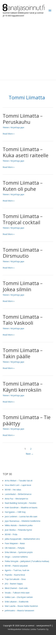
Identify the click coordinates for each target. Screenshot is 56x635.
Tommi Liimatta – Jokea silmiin (23, 286)
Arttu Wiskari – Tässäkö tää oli (18, 480)
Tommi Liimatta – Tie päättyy (27, 420)
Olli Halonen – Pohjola (14, 547)
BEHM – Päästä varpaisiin (16, 565)
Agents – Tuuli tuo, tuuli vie (17, 570)
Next (29, 453)
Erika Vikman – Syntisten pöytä (18, 552)
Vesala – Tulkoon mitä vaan (17, 592)
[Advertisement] (28, 48)
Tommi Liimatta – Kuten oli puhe (23, 185)
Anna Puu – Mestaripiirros (16, 498)
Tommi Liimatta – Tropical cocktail (23, 219)
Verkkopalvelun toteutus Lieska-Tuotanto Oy (28, 629)
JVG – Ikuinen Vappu (14, 583)
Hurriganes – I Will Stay (15, 512)
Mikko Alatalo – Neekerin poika (18, 525)
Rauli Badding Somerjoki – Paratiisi (20, 503)
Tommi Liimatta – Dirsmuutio (23, 252)
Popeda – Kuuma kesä (15, 574)
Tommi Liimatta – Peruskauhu (23, 118)
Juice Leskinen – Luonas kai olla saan (21, 516)
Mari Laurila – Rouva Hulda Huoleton (21, 606)
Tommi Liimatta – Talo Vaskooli (23, 319)
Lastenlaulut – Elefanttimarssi (18, 494)
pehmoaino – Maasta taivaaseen (19, 610)
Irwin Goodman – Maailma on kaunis (21, 507)
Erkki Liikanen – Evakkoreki (16, 601)
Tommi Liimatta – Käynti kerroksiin (23, 386)
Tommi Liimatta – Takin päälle (23, 353)
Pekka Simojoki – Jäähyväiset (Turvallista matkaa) (27, 561)
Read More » (8, 134)
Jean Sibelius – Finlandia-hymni (18, 529)
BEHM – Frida (11, 534)
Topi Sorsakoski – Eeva (15, 579)
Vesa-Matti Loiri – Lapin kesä (18, 485)
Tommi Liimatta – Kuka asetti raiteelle (25, 152)
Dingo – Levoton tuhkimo (16, 556)
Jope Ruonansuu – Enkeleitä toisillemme (22, 521)
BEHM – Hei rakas (13, 489)
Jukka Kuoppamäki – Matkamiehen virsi (22, 538)
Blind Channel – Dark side (16, 588)
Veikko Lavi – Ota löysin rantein (19, 597)
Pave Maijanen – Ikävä (15, 543)
